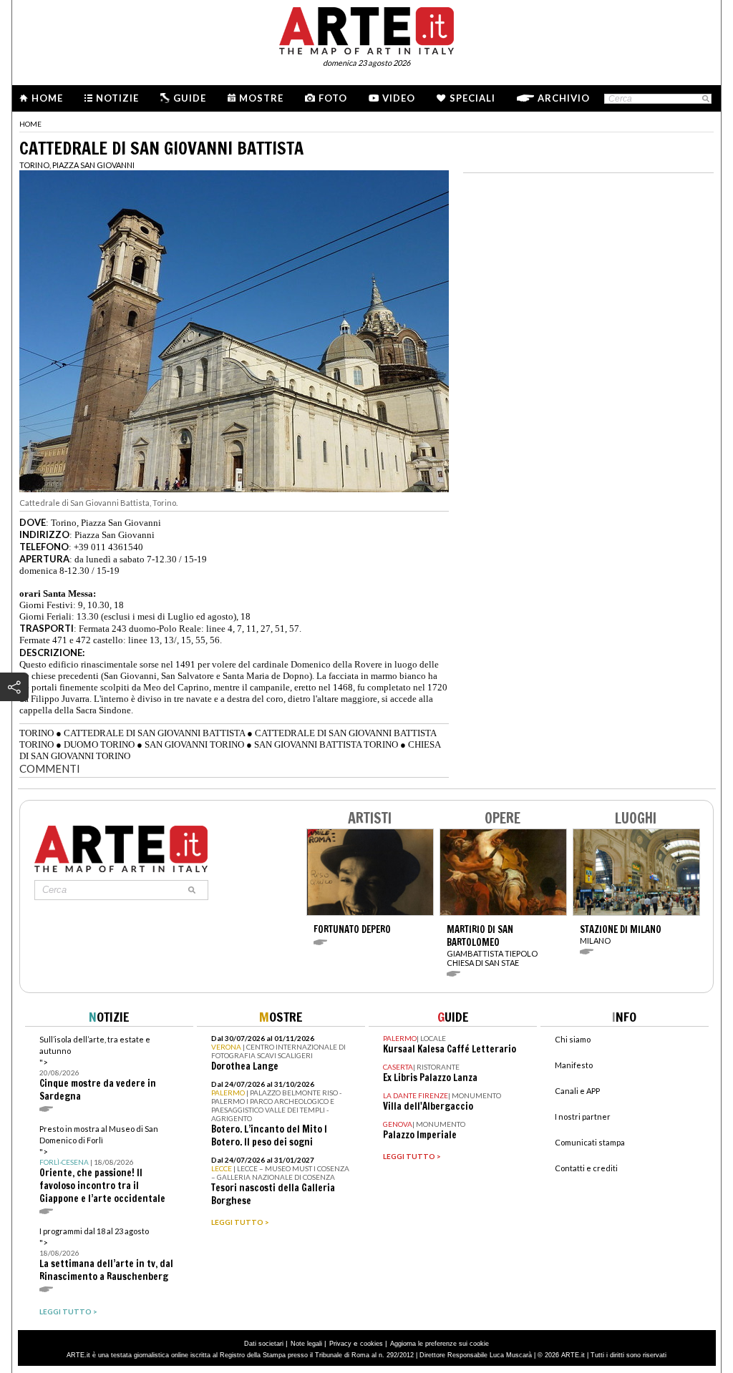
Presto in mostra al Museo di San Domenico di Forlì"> (102, 1164)
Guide (189, 98)
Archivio (564, 98)
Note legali (306, 1343)
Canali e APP (577, 1090)
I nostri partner (583, 1116)
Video (398, 98)
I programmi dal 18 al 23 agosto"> (106, 1254)
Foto (333, 98)
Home (47, 98)
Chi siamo (573, 1039)
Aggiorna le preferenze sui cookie (439, 1343)
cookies (371, 1343)
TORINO (36, 733)
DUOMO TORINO (99, 744)
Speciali (472, 98)
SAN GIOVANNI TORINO (194, 744)
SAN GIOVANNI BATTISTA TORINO (326, 744)
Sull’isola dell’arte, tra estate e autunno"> (97, 1069)
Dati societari (263, 1343)
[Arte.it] (366, 28)
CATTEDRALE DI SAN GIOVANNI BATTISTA (154, 733)
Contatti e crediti (586, 1168)
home (30, 123)
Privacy (340, 1343)
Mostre (261, 98)
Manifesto (574, 1065)
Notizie (117, 98)
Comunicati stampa (590, 1142)
